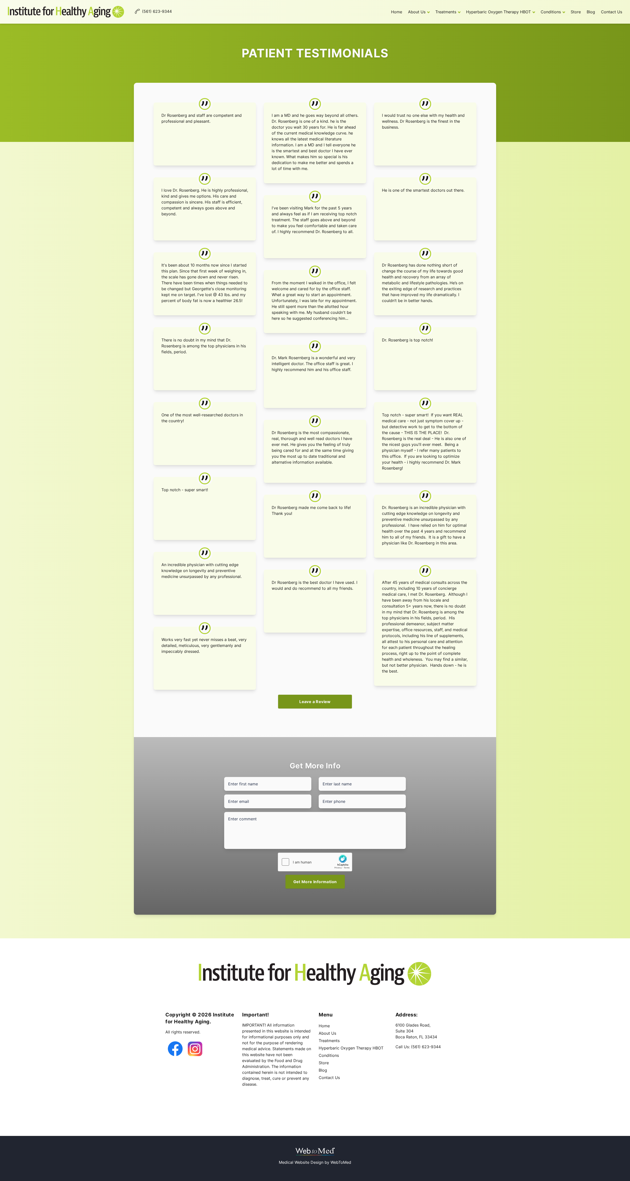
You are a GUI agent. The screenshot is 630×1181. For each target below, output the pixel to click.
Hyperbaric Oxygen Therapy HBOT (498, 11)
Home (396, 11)
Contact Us (611, 11)
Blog (591, 11)
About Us (416, 11)
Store (576, 11)
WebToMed (341, 1162)
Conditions (551, 11)
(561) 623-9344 (426, 1046)
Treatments (445, 11)
